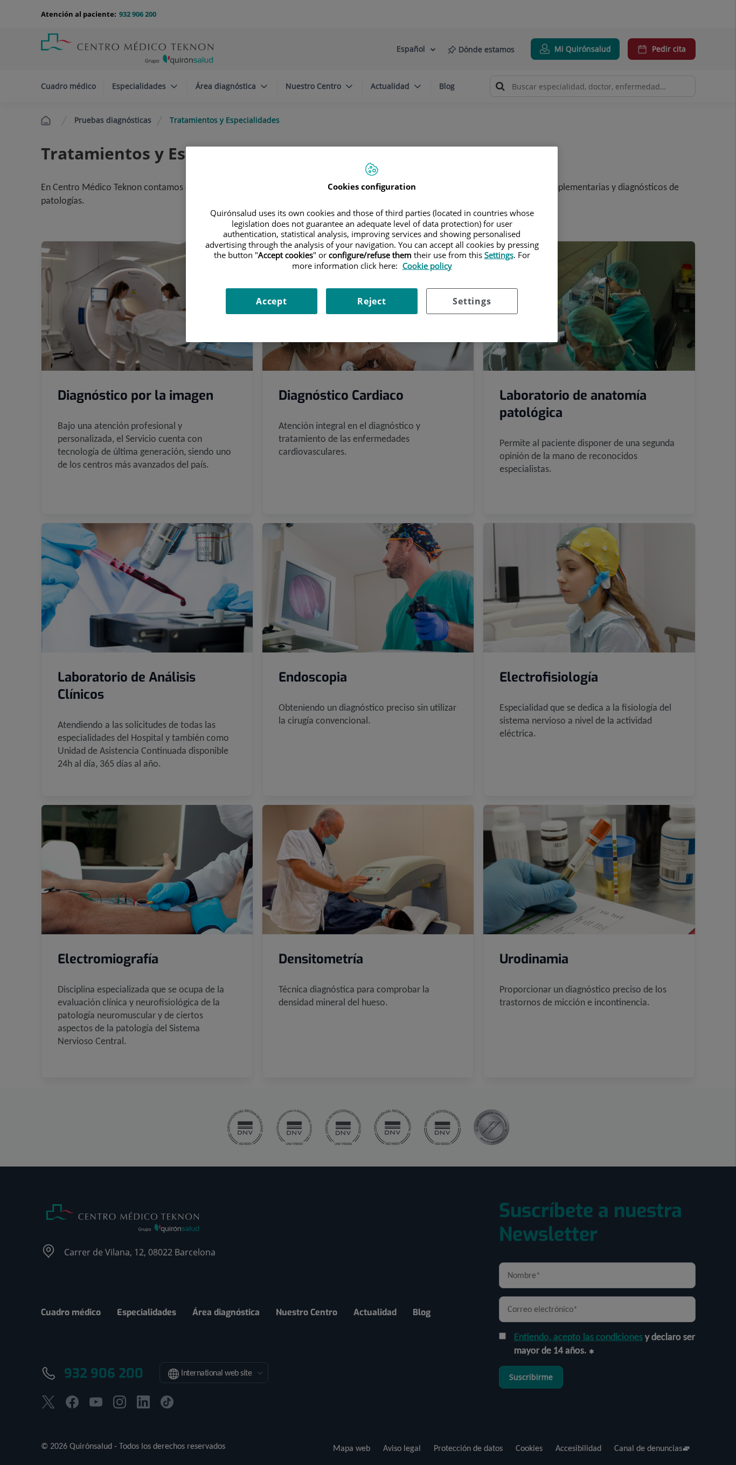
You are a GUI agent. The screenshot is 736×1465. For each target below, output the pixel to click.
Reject (371, 301)
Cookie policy (427, 265)
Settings (472, 301)
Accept (271, 301)
